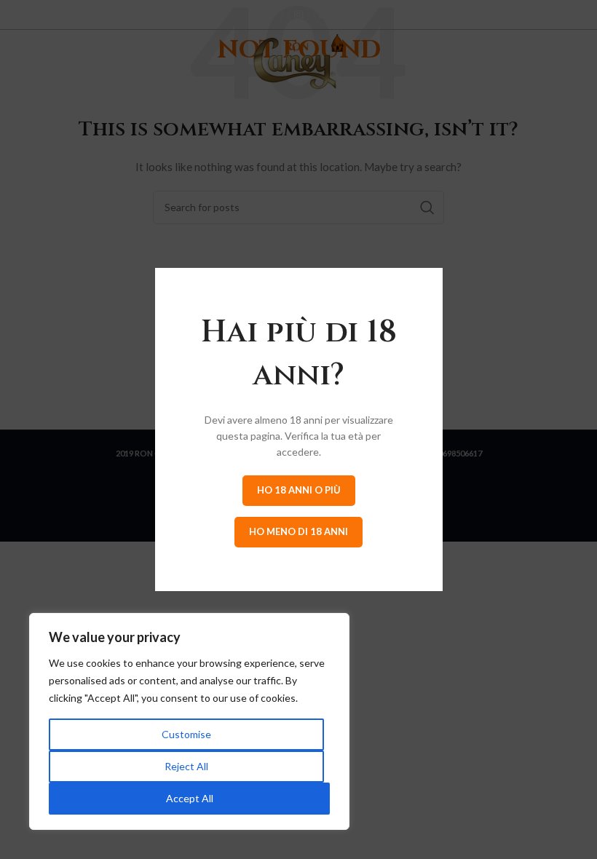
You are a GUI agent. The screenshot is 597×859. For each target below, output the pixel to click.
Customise (186, 734)
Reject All (186, 766)
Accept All (189, 798)
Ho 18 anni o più (299, 490)
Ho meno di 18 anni (298, 531)
